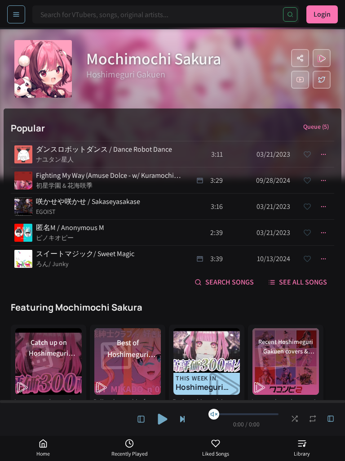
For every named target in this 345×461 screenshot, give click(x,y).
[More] (323, 154)
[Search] (290, 14)
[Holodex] (322, 58)
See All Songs (303, 282)
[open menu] (16, 14)
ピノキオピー (55, 238)
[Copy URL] (300, 58)
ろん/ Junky (52, 264)
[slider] (213, 414)
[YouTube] (300, 80)
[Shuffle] (295, 419)
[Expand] (141, 419)
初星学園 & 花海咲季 (64, 185)
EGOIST (45, 212)
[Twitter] (322, 80)
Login (322, 14)
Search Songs (229, 282)
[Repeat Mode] (313, 419)
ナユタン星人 (55, 159)
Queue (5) (316, 126)
